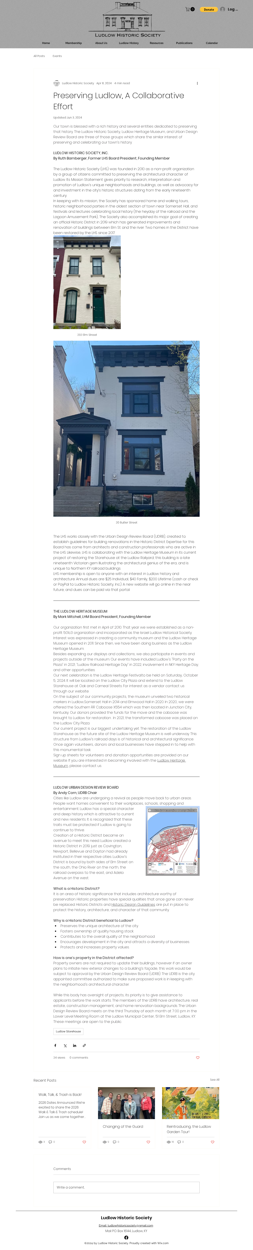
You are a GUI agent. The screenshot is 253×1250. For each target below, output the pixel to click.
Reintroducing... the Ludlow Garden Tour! (189, 1129)
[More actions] (197, 83)
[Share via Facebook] (55, 1045)
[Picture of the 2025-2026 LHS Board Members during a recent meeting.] (126, 1103)
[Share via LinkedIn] (74, 1045)
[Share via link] (84, 1045)
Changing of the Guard (123, 1126)
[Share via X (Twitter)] (65, 1045)
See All (214, 1080)
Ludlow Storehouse (68, 1031)
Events (57, 56)
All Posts (39, 56)
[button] (190, 9)
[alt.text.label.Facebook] (126, 1238)
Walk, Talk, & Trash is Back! (60, 1094)
